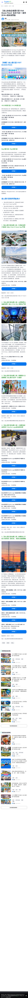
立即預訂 (13, 127)
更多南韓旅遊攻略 (13, 725)
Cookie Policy (8, 996)
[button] (2, 2)
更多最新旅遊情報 (13, 807)
